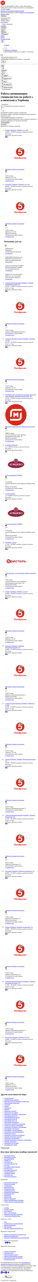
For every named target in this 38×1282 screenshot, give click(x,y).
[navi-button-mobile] (2, 41)
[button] (3, 36)
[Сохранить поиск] (2, 66)
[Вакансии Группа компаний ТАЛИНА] (20, 464)
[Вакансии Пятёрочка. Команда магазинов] (20, 153)
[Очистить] (3, 61)
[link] (4, 32)
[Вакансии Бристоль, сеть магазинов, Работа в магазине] (20, 561)
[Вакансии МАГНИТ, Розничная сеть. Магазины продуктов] (20, 415)
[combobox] (9, 57)
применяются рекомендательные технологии (15, 1263)
